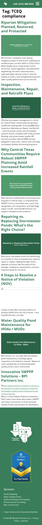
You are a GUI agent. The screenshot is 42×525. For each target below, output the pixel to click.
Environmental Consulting (15, 502)
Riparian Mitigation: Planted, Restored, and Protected (19, 26)
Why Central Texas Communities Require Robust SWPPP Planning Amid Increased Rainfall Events (20, 160)
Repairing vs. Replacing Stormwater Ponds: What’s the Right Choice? (21, 223)
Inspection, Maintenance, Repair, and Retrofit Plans (20, 89)
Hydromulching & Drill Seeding (17, 499)
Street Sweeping (10, 494)
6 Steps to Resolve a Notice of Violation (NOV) (18, 279)
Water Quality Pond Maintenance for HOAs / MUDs (18, 324)
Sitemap (24, 521)
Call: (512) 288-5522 (23, 3)
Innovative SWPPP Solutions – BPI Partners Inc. (17, 376)
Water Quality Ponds (12, 497)
